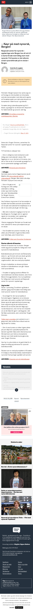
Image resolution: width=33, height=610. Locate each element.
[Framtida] (3, 2)
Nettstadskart (22, 571)
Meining (5, 569)
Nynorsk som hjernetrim (17, 168)
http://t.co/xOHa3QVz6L (17, 125)
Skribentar (6, 571)
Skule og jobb (7, 564)
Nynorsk (16, 398)
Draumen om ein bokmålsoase (19, 359)
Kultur (20, 562)
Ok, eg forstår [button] (19, 607)
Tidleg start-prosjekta (8, 319)
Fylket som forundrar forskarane (20, 239)
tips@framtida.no (8, 582)
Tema (19, 574)
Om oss (20, 569)
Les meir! (12, 607)
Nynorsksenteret (25, 398)
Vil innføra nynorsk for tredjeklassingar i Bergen (12, 115)
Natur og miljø (22, 564)
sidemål (16, 401)
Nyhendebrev (7, 574)
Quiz (19, 567)
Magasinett (6, 567)
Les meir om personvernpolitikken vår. (12, 554)
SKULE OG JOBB (8, 398)
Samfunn (5, 562)
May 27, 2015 (24, 133)
